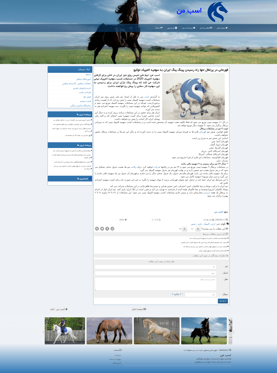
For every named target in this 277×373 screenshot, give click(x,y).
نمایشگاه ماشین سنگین (80, 105)
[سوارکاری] (67, 330)
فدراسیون (171, 28)
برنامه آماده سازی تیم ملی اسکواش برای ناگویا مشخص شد (72, 124)
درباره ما (118, 355)
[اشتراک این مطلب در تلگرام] (112, 228)
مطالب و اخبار (205, 28)
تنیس (193, 224)
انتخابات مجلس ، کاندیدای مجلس (76, 83)
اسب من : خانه (57, 309)
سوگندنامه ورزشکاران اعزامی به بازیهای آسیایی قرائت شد (208, 238)
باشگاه (157, 28)
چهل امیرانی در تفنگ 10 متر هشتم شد (78, 135)
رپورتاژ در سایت (115, 359)
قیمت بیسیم (85, 101)
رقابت (133, 167)
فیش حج (87, 97)
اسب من (189, 10)
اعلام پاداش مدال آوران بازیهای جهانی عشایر (213, 250)
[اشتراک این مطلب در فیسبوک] (107, 228)
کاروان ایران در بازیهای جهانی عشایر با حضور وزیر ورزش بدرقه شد (205, 246)
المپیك (207, 224)
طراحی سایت (85, 92)
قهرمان (202, 132)
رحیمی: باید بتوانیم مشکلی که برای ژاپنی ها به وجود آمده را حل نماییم (204, 242)
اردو (208, 192)
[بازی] (209, 330)
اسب (146, 97)
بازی (200, 224)
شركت (157, 167)
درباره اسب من (187, 28)
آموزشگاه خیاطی (83, 79)
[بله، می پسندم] (198, 228)
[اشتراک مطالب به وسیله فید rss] (97, 228)
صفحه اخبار (137, 309)
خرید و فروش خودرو (82, 88)
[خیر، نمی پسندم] (184, 228)
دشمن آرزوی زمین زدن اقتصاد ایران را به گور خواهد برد (72, 120)
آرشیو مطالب (116, 363)
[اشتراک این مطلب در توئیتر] (102, 228)
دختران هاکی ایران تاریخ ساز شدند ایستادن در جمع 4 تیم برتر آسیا (72, 130)
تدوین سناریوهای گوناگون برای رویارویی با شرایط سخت (72, 162)
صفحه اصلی (221, 28)
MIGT (88, 74)
